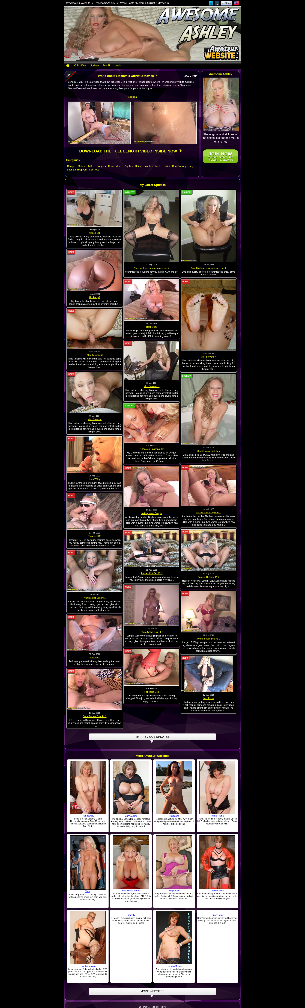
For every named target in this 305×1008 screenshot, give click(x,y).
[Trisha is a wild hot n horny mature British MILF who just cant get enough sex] (217, 787)
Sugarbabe (174, 890)
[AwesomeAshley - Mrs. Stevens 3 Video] (94, 328)
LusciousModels (174, 966)
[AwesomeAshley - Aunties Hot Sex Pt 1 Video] (94, 571)
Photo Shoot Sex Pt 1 (208, 638)
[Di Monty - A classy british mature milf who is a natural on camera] (131, 937)
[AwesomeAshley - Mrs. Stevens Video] (94, 392)
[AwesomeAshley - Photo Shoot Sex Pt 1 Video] (208, 611)
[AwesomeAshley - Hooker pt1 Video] (151, 300)
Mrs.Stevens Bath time (208, 451)
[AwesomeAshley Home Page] (67, 65)
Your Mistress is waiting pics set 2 (151, 268)
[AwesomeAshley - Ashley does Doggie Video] (151, 486)
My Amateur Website (78, 2)
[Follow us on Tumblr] (217, 3)
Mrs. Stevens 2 (152, 386)
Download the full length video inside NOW (128, 151)
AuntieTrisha (217, 815)
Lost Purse (208, 698)
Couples (101, 166)
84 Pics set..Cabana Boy (152, 449)
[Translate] (236, 3)
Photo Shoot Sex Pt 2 (151, 632)
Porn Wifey (94, 479)
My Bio (107, 65)
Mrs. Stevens (94, 419)
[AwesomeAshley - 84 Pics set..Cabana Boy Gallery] (151, 423)
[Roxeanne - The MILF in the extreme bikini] (174, 787)
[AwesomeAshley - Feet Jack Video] (94, 633)
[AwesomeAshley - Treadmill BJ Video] (94, 511)
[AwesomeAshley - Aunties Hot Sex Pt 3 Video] (208, 550)
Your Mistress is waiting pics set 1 (208, 268)
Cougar (71, 166)
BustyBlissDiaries (131, 890)
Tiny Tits (147, 166)
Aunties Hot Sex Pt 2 (152, 573)
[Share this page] (226, 3)
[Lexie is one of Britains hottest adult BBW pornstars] (88, 937)
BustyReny (217, 966)
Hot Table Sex (151, 692)
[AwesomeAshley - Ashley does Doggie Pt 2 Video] (208, 485)
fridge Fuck (94, 233)
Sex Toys (94, 169)
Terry (87, 891)
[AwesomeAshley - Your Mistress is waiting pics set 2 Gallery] (151, 226)
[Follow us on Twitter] (211, 3)
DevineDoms (217, 890)
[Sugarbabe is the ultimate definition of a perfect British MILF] (174, 862)
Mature (82, 166)
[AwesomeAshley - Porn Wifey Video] (94, 454)
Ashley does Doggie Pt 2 (208, 512)
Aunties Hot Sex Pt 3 (208, 577)
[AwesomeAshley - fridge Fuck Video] (94, 208)
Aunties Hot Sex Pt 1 (95, 598)
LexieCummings (88, 966)
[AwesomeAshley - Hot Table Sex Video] (151, 667)
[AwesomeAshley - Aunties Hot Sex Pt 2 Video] (151, 548)
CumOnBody (179, 166)
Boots (158, 166)
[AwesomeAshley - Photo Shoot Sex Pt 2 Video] (151, 605)
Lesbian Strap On (77, 169)
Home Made (115, 166)
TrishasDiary (87, 815)
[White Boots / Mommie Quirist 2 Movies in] (99, 122)
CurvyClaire (131, 816)
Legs (191, 166)
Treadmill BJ (94, 536)
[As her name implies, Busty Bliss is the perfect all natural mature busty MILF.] (131, 862)
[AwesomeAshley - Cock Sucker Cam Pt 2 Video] (94, 689)
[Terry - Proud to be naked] (88, 862)
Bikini (167, 166)
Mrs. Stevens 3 (95, 355)
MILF (91, 166)
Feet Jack (94, 657)
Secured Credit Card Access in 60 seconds (220, 156)
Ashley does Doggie (151, 513)
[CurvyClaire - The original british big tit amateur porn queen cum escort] (131, 787)
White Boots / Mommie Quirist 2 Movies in (144, 2)
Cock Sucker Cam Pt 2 (94, 716)
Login (118, 65)
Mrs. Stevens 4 (208, 356)
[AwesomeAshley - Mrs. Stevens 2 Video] (151, 360)
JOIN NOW (79, 65)
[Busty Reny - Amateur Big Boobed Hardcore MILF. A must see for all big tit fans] (217, 937)
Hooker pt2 (94, 297)
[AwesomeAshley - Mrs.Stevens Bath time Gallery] (208, 409)
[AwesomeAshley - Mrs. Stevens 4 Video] (208, 315)
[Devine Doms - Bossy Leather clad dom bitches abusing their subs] (217, 862)
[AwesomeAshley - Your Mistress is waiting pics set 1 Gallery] (208, 226)
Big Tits (128, 166)
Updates (95, 65)
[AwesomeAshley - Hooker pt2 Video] (94, 270)
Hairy (138, 166)
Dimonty (131, 966)
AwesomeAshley (105, 2)
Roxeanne (174, 816)
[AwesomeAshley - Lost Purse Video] (208, 674)
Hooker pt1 (151, 327)
